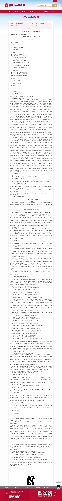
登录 (7, 1)
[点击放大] (31, 480)
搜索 (55, 5)
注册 (5, 1)
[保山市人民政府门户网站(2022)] (31, 5)
